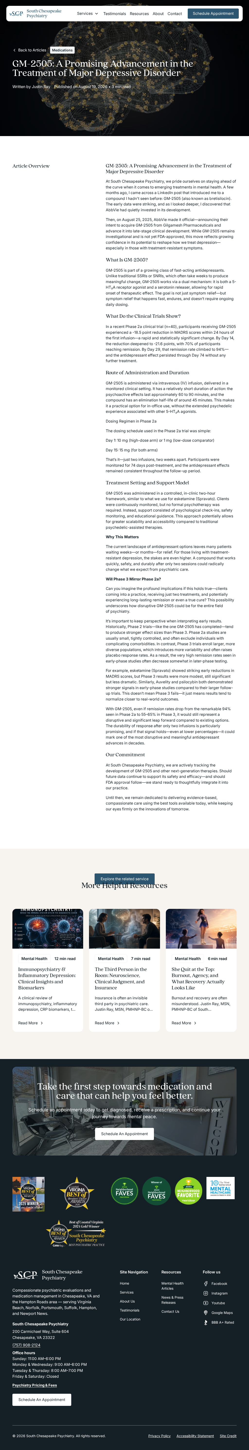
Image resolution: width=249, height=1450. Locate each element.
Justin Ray (41, 86)
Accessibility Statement (195, 1436)
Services (126, 1292)
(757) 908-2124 (26, 1345)
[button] (87, 13)
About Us (127, 1301)
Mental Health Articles (172, 1285)
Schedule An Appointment (124, 1134)
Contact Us (170, 1311)
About (158, 13)
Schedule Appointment (213, 13)
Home (124, 1283)
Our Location (130, 1319)
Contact (175, 13)
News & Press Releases (172, 1299)
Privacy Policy (159, 1436)
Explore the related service (125, 879)
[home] (17, 13)
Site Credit (228, 1436)
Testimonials (114, 13)
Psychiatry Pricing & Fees (34, 1385)
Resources (139, 13)
